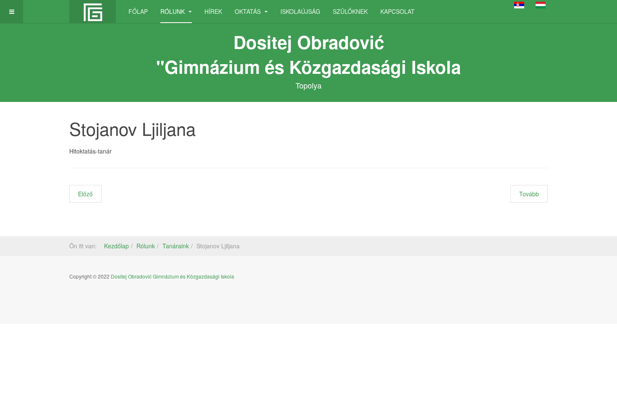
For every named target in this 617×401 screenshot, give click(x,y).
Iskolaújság (300, 11)
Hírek (213, 11)
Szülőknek (350, 11)
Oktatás (248, 11)
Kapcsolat (397, 11)
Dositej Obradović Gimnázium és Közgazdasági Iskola (172, 276)
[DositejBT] (92, 11)
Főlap (138, 11)
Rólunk (173, 11)
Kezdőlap (116, 246)
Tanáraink (175, 246)
